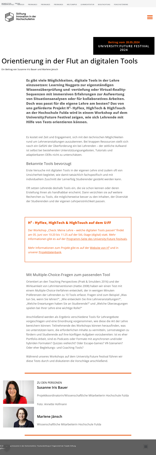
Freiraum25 (45, 4)
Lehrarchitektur (87, 4)
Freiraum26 (58, 4)
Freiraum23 (32, 4)
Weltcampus (72, 4)
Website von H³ (99, 248)
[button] (149, 17)
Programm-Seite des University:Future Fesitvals (96, 239)
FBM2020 (20, 4)
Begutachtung (104, 4)
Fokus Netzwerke (121, 4)
